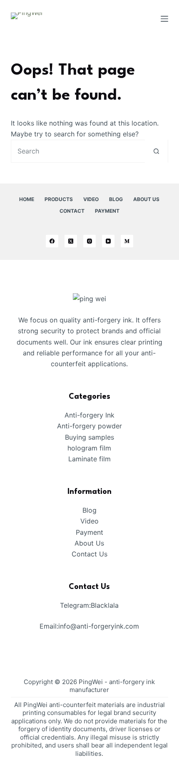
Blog (116, 199)
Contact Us (89, 554)
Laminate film (89, 459)
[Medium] (127, 241)
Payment (107, 211)
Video (91, 199)
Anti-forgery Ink (89, 415)
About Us (146, 199)
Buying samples (89, 437)
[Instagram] (89, 241)
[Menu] (164, 19)
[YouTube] (108, 241)
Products (59, 199)
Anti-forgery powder (89, 426)
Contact (72, 211)
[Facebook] (52, 241)
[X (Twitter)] (71, 241)
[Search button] (156, 151)
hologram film (89, 448)
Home (26, 199)
